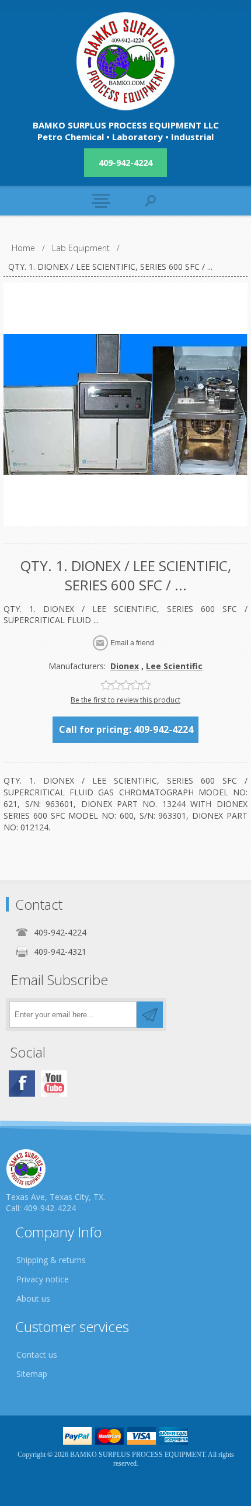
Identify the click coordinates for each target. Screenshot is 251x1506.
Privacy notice (42, 1279)
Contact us (36, 1354)
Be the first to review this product (125, 700)
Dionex (124, 666)
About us (33, 1298)
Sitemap (31, 1373)
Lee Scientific (174, 666)
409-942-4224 (125, 162)
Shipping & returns (51, 1259)
